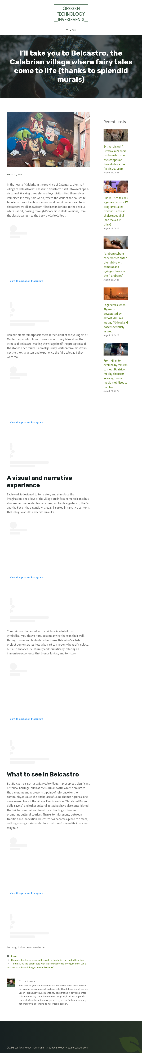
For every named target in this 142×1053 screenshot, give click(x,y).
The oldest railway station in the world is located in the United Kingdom (47, 960)
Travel (14, 956)
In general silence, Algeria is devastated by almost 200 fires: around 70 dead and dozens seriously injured (116, 318)
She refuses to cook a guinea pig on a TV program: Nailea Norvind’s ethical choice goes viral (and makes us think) (116, 211)
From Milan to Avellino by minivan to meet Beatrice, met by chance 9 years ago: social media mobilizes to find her (115, 374)
